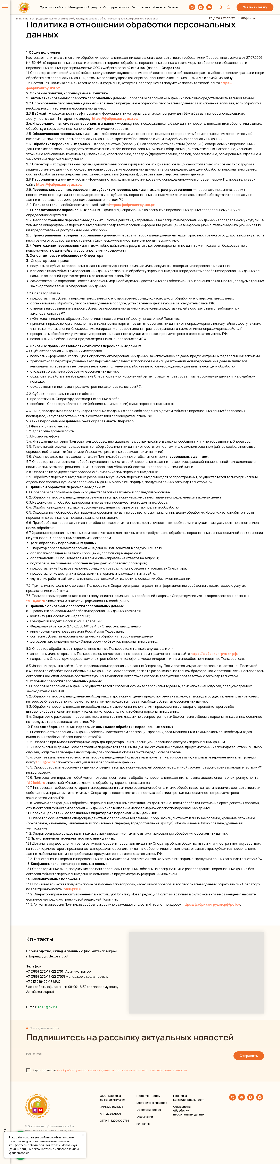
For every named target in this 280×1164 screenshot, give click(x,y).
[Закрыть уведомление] (83, 1135)
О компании (140, 7)
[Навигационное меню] (5, 6)
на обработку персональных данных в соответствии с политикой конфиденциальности (122, 1070)
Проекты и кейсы (52, 7)
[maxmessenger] (192, 7)
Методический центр (83, 7)
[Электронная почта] (209, 7)
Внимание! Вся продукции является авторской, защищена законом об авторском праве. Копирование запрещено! (87, 18)
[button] (220, 7)
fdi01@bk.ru (35, 601)
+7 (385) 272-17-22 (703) (45, 976)
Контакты (159, 7)
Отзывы (173, 7)
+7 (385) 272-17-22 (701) (45, 971)
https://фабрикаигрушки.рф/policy (211, 904)
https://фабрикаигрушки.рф (115, 118)
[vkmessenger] (201, 7)
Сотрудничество (115, 7)
